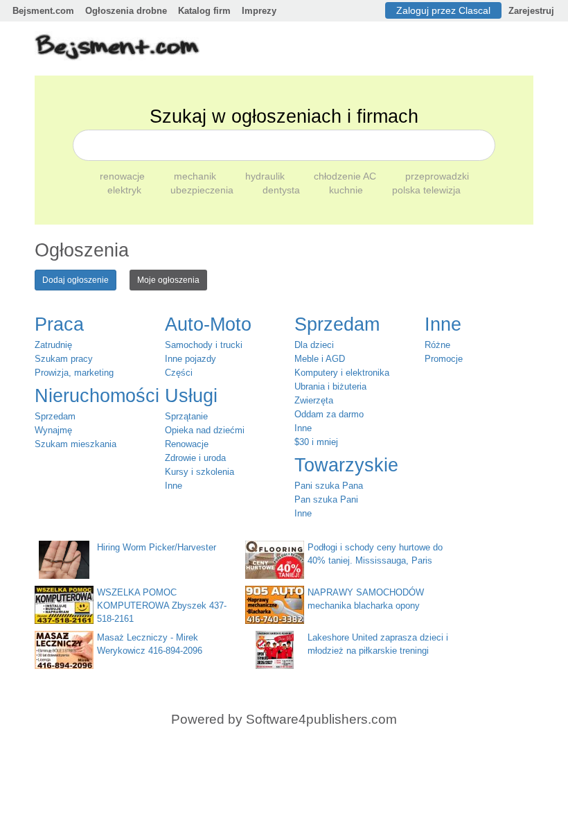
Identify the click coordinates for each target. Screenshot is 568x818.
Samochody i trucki (203, 345)
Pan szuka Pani (326, 499)
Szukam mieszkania (75, 444)
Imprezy (259, 11)
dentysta (283, 189)
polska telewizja (426, 189)
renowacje (124, 176)
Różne (437, 345)
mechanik (196, 176)
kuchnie (347, 189)
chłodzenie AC (346, 176)
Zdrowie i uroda (195, 458)
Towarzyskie (346, 465)
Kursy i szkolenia (199, 472)
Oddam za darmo (329, 414)
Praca (59, 324)
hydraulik (266, 176)
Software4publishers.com (321, 719)
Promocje (444, 359)
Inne (173, 485)
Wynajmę (53, 430)
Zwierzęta (313, 400)
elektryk (125, 189)
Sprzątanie (186, 416)
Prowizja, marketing (74, 372)
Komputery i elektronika (341, 372)
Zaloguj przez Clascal (443, 10)
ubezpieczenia (203, 189)
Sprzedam (55, 416)
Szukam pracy (64, 359)
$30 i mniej (316, 442)
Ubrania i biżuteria (330, 386)
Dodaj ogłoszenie (75, 280)
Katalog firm (204, 11)
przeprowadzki (437, 176)
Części (179, 372)
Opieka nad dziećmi (205, 430)
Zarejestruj (531, 11)
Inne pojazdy (190, 359)
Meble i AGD (319, 359)
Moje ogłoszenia (168, 280)
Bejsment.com (43, 11)
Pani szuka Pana (328, 485)
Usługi (191, 395)
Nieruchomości (97, 395)
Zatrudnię (53, 345)
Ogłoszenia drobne (126, 11)
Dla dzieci (314, 345)
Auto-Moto (208, 324)
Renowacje (186, 444)
